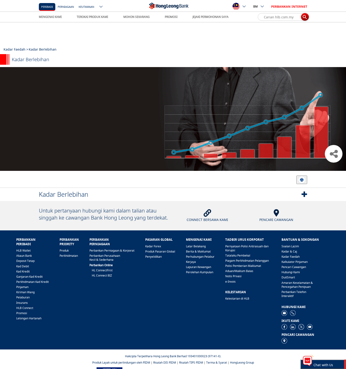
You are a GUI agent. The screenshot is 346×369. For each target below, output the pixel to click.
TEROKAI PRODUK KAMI (92, 17)
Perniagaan (66, 6)
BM (255, 6)
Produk (64, 251)
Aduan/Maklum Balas (239, 271)
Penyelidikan (153, 257)
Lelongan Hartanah (28, 318)
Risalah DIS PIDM (164, 363)
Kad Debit (22, 266)
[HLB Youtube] (310, 326)
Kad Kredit (23, 271)
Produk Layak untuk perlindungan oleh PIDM (121, 363)
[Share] (333, 154)
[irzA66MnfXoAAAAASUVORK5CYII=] (293, 312)
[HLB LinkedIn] (293, 326)
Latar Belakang (196, 246)
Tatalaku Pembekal (237, 255)
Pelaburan (23, 297)
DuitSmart (288, 277)
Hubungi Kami (291, 272)
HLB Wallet (23, 251)
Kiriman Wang (25, 292)
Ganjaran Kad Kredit (29, 277)
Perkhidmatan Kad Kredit (32, 282)
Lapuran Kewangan (198, 267)
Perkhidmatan (69, 256)
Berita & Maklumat (198, 251)
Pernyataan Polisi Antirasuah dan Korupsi (247, 248)
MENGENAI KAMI (50, 17)
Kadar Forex (153, 246)
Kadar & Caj (289, 251)
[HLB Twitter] (301, 326)
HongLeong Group (242, 363)
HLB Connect (24, 308)
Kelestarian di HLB (237, 299)
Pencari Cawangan (294, 267)
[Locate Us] (284, 340)
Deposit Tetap (25, 261)
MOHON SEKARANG (136, 17)
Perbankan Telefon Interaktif (294, 294)
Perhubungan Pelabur (200, 257)
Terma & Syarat (216, 363)
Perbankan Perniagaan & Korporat (111, 251)
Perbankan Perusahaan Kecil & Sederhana (104, 258)
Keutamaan (86, 6)
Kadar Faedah (291, 257)
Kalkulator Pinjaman (295, 262)
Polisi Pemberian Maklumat (243, 266)
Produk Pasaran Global (160, 251)
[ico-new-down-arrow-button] (101, 7)
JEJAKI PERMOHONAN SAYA (211, 17)
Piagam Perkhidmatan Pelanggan (247, 261)
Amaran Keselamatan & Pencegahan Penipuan (297, 285)
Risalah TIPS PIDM (191, 363)
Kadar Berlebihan (63, 194)
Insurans (22, 303)
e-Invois (230, 282)
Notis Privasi (233, 276)
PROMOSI (171, 17)
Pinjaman (22, 287)
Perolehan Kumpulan (199, 272)
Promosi (21, 313)
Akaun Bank (24, 256)
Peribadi (47, 6)
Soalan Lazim (290, 246)
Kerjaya (191, 262)
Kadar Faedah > (16, 49)
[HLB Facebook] (284, 326)
